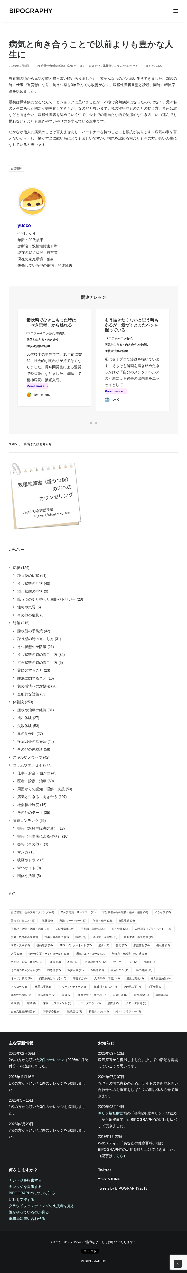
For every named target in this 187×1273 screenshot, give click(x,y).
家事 (66, 994)
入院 (16, 953)
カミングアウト (89, 1003)
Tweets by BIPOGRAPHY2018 (122, 1188)
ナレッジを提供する (25, 1187)
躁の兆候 (144, 970)
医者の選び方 (96, 961)
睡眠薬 (162, 994)
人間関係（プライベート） (153, 928)
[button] (176, 11)
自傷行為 (120, 994)
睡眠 (80, 937)
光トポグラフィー (128, 1011)
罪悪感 (54, 970)
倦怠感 (163, 945)
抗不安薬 (155, 986)
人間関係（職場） (107, 978)
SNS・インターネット (75, 945)
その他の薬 (132, 986)
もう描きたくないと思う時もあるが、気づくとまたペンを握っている (132, 325)
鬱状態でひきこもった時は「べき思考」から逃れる (51, 322)
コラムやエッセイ (126, 66)
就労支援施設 (160, 978)
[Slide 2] (96, 423)
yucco (157, 66)
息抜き (113, 1003)
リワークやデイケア (73, 986)
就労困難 (75, 970)
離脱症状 (74, 1011)
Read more (36, 386)
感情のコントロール (90, 953)
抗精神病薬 (64, 928)
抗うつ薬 (120, 928)
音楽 (121, 945)
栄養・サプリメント (57, 1003)
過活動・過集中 (105, 937)
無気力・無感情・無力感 (129, 953)
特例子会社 (52, 1011)
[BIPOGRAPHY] (31, 11)
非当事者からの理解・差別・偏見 (125, 912)
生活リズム (120, 970)
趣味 (55, 961)
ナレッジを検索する (25, 1180)
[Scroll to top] (178, 1263)
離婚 (32, 1003)
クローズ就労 (136, 1003)
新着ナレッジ (99, 1011)
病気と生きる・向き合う (84, 66)
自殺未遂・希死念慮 (139, 937)
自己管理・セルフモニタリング (32, 912)
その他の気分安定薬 (26, 970)
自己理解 (16, 168)
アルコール (19, 986)
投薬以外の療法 (57, 937)
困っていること (23, 920)
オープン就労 (22, 978)
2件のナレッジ (52, 1060)
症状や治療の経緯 (53, 66)
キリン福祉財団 (110, 1113)
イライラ (163, 912)
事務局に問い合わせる (27, 1218)
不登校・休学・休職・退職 (30, 928)
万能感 (97, 970)
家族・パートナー (72, 920)
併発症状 (45, 945)
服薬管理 (141, 945)
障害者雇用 (46, 994)
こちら (117, 1156)
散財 (47, 920)
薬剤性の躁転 (21, 994)
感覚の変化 (135, 978)
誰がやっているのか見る (29, 1212)
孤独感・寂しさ (105, 986)
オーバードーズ (125, 961)
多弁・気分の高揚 (24, 937)
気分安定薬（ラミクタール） (48, 953)
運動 (149, 961)
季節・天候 (20, 945)
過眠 (15, 1003)
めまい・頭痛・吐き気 (27, 961)
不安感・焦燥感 (93, 928)
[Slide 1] (91, 423)
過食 (103, 945)
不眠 (72, 961)
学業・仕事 (102, 920)
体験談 (107, 66)
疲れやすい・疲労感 (92, 994)
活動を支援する (21, 1199)
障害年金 (80, 978)
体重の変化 (44, 986)
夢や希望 (141, 994)
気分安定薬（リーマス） (78, 912)
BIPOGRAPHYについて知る (32, 1193)
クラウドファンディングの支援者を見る (42, 1206)
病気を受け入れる (52, 978)
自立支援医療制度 (24, 1011)
